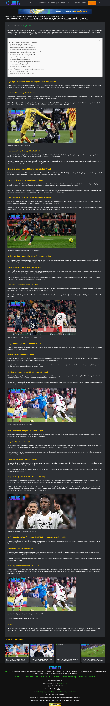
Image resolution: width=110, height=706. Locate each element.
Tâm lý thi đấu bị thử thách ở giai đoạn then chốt (23, 54)
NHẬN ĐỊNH (76, 3)
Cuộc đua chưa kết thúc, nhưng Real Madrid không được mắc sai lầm (27, 69)
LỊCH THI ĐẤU (43, 3)
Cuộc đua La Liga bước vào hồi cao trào (20, 58)
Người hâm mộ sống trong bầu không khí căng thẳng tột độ (26, 61)
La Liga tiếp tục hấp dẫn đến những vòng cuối (23, 73)
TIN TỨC (84, 3)
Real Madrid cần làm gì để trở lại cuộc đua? (20, 63)
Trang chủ (7, 16)
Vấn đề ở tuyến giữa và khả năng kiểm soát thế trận (24, 49)
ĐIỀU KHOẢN (40, 677)
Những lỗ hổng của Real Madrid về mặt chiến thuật (22, 47)
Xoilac (37, 34)
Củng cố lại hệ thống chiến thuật (19, 64)
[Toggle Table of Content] (99, 40)
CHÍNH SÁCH (30, 677)
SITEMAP (92, 677)
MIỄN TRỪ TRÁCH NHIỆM (69, 677)
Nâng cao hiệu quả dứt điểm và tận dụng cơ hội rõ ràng (25, 68)
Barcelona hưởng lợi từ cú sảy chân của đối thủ (23, 45)
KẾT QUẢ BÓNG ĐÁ (66, 3)
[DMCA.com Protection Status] (55, 705)
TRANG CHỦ (33, 3)
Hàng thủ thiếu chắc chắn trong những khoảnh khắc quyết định (27, 51)
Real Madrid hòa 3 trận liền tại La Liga (27, 618)
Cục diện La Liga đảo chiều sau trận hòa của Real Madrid (23, 42)
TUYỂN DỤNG (83, 677)
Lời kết (11, 75)
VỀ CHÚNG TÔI (19, 677)
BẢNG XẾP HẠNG (53, 3)
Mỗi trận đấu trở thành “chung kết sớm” (21, 59)
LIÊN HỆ (48, 677)
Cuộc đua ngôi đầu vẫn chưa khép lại (20, 71)
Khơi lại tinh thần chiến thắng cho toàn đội (22, 66)
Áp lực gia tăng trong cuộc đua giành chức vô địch (22, 52)
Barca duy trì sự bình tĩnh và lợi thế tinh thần (22, 56)
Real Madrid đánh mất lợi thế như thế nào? (22, 44)
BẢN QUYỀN (56, 677)
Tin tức (14, 16)
